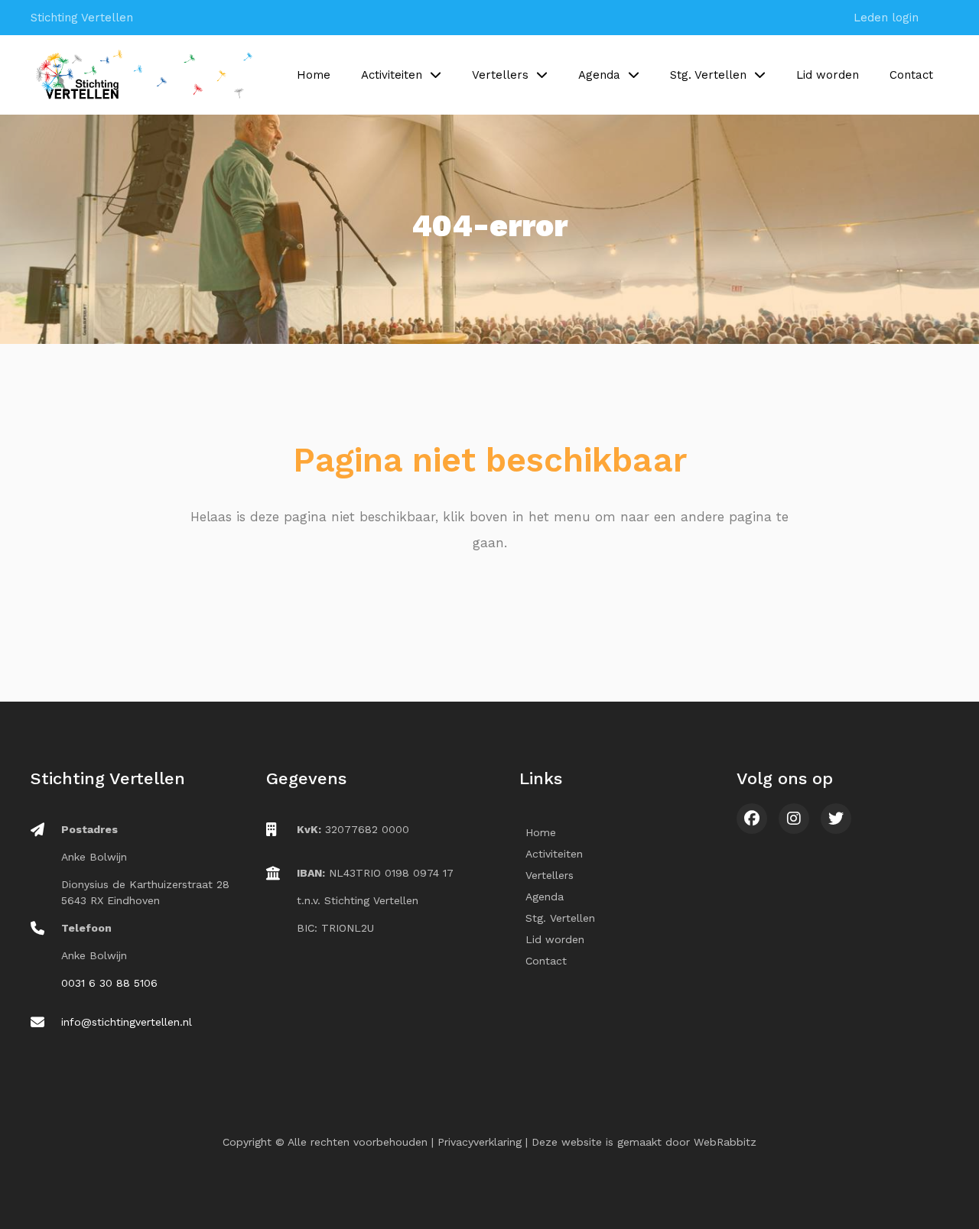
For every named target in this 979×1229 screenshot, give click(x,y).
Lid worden (827, 75)
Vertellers (500, 75)
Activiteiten (391, 75)
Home (313, 75)
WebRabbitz (725, 1142)
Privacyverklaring (479, 1142)
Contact (911, 75)
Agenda (599, 75)
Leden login (886, 17)
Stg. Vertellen (708, 75)
